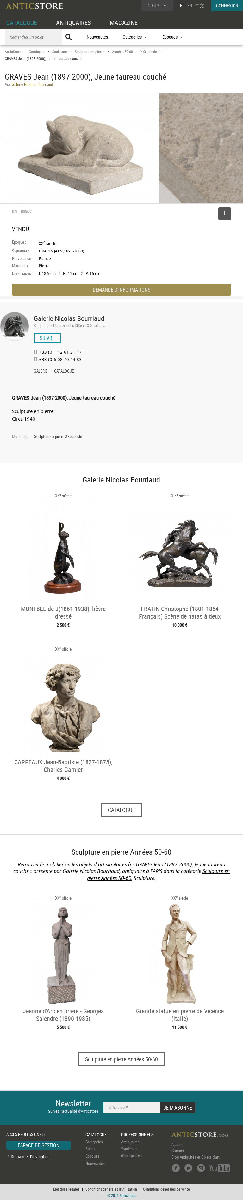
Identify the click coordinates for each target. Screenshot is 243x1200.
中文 (199, 6)
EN (189, 6)
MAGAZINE (124, 22)
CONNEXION (227, 6)
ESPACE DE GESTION (38, 1145)
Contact (177, 1151)
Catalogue (37, 51)
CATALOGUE (21, 22)
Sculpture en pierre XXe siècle (58, 436)
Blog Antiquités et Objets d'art (195, 1157)
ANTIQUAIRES (73, 22)
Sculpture (59, 51)
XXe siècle (148, 51)
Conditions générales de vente (166, 1188)
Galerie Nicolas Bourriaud (69, 318)
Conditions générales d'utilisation (111, 1188)
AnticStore (13, 51)
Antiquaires (130, 1142)
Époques (92, 1156)
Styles (90, 1149)
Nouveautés (97, 37)
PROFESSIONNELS (137, 1134)
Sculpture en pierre (89, 51)
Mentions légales (66, 1188)
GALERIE (40, 371)
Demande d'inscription (30, 1157)
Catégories (94, 1142)
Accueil (177, 1144)
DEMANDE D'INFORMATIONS (121, 289)
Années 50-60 (122, 51)
